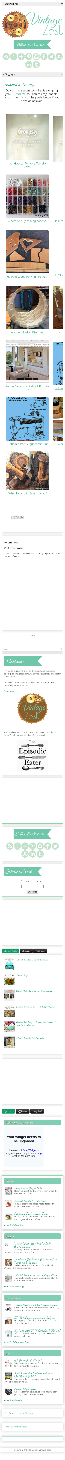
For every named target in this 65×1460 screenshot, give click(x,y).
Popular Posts (10, 950)
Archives (26, 950)
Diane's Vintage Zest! (41, 1450)
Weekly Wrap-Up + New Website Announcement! (32, 1245)
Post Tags (40, 950)
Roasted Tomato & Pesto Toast (30, 1201)
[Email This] (13, 517)
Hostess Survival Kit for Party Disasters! (36, 1305)
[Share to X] (19, 517)
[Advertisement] (24, 800)
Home (32, 635)
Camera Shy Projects (25, 1389)
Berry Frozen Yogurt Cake (28, 1188)
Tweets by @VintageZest (15, 1427)
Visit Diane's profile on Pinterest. (19, 1413)
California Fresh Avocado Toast (31, 1213)
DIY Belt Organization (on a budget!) (34, 1317)
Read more (9, 691)
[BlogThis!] (16, 517)
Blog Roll (37, 1111)
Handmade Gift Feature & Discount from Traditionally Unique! (35, 1261)
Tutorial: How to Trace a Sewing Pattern (35, 1275)
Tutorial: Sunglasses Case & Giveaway (32, 959)
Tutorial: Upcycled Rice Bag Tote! (30, 1038)
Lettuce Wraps (22, 975)
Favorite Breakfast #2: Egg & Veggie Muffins (35, 1006)
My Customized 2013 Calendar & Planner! (37, 1330)
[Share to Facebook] (22, 517)
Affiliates (22, 1111)
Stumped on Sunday (19, 84)
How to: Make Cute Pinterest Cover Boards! (34, 991)
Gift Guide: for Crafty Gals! (28, 1360)
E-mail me (19, 94)
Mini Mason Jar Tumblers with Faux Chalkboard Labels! (33, 1374)
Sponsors (8, 1111)
